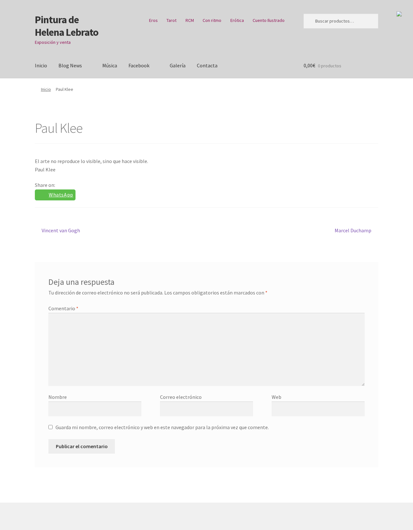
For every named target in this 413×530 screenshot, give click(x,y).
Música (109, 65)
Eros (153, 20)
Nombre (57, 397)
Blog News (70, 65)
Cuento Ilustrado (269, 20)
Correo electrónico (181, 397)
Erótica (237, 20)
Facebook (138, 65)
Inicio (41, 65)
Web (276, 397)
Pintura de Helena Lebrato (66, 26)
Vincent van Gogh (60, 230)
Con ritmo (212, 20)
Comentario (63, 308)
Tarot (171, 20)
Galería (178, 65)
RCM (190, 20)
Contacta (207, 65)
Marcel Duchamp (353, 230)
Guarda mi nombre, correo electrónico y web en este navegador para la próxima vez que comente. (162, 427)
